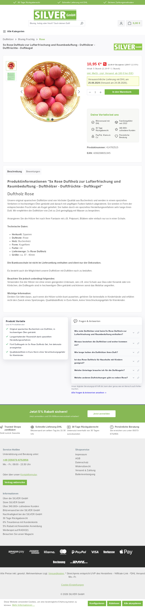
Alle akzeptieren (132, 603)
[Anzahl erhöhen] (101, 92)
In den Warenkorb (121, 92)
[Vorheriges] (21, 91)
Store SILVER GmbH (14, 502)
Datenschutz (82, 462)
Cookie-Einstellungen (72, 585)
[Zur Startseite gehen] (55, 15)
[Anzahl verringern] (90, 92)
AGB (77, 458)
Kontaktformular (28, 474)
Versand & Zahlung (85, 470)
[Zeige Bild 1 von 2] (48, 119)
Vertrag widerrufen (15, 482)
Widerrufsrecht (82, 466)
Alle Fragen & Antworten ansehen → (88, 392)
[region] (43, 91)
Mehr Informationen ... (23, 605)
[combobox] (53, 23)
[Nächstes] (79, 91)
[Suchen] (81, 23)
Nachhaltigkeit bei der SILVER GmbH (22, 514)
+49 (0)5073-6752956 (15, 460)
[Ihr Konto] (121, 23)
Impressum (81, 454)
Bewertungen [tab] (33, 171)
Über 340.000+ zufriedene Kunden (21, 506)
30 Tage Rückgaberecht (15, 518)
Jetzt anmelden (101, 413)
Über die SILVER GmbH (15, 498)
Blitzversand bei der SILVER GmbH (21, 510)
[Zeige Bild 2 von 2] (52, 119)
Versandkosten (56, 573)
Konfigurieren (96, 603)
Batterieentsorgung (85, 474)
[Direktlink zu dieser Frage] (138, 332)
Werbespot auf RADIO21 (16, 530)
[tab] (14, 171)
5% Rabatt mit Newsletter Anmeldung (22, 526)
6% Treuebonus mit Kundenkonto (20, 522)
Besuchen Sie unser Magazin (18, 534)
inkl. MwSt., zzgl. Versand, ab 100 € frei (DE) (110, 73)
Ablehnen (114, 603)
